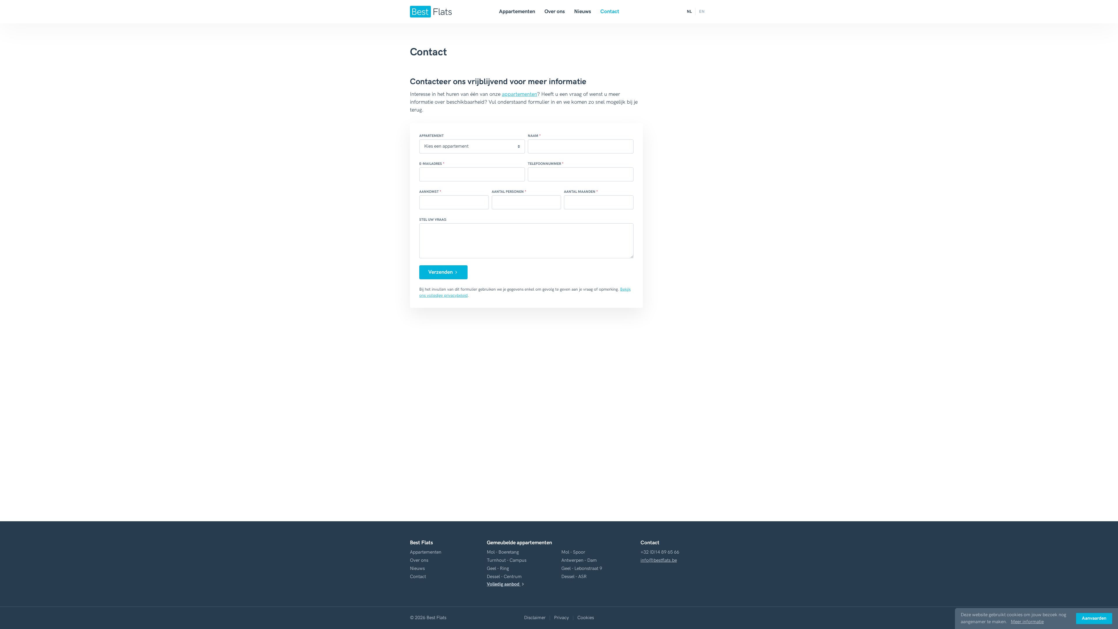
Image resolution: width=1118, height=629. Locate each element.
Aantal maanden (579, 192)
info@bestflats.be (659, 560)
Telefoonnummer (544, 164)
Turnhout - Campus (506, 560)
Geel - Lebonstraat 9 (581, 568)
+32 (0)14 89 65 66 (660, 552)
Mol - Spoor (573, 552)
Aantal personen (508, 192)
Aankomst (429, 192)
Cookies (585, 618)
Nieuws (582, 11)
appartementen (519, 94)
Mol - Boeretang (503, 552)
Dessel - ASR (574, 576)
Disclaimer (535, 618)
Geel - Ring (498, 568)
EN (702, 11)
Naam (533, 136)
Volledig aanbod (504, 584)
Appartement (431, 136)
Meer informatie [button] (1027, 622)
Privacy (561, 618)
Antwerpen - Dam (579, 560)
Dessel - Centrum (504, 576)
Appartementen (517, 11)
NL (689, 11)
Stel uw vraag (432, 220)
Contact (609, 11)
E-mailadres (430, 164)
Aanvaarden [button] (1094, 618)
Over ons (554, 11)
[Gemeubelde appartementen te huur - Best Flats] (431, 11)
